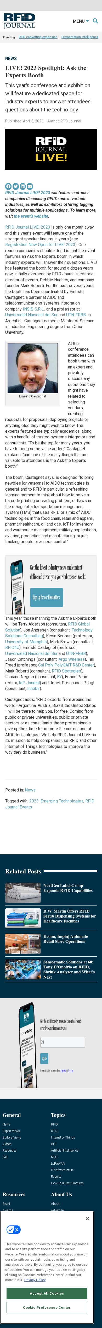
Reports (56, 1176)
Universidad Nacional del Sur (31, 314)
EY (59, 676)
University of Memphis (26, 641)
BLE (53, 1144)
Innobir (33, 688)
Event (6, 1204)
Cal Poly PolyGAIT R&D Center (66, 665)
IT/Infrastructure (62, 1170)
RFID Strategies (66, 671)
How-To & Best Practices (67, 1183)
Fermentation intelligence (80, 37)
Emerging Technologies (62, 801)
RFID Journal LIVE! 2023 (27, 227)
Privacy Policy (35, 1280)
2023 (34, 801)
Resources (9, 1150)
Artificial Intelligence (64, 1150)
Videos (7, 1144)
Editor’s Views (12, 1137)
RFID (54, 1124)
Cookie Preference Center (47, 1307)
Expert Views (11, 1131)
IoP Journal (29, 682)
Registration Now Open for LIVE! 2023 (40, 244)
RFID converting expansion (38, 37)
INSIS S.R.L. (33, 309)
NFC (54, 1157)
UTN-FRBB (76, 314)
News (11, 58)
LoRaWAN (58, 1163)
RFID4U (12, 647)
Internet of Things (63, 1137)
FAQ (6, 1157)
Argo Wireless (72, 659)
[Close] (87, 1218)
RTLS (54, 1131)
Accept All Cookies (47, 1293)
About (55, 1204)
